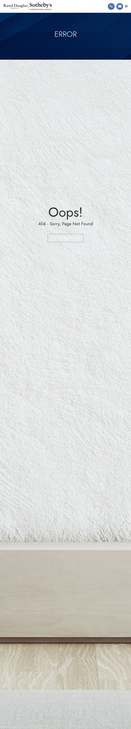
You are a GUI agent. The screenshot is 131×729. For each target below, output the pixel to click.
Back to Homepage (65, 238)
